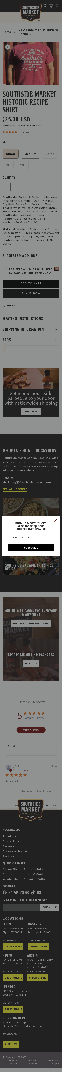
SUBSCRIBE (31, 547)
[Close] (56, 520)
